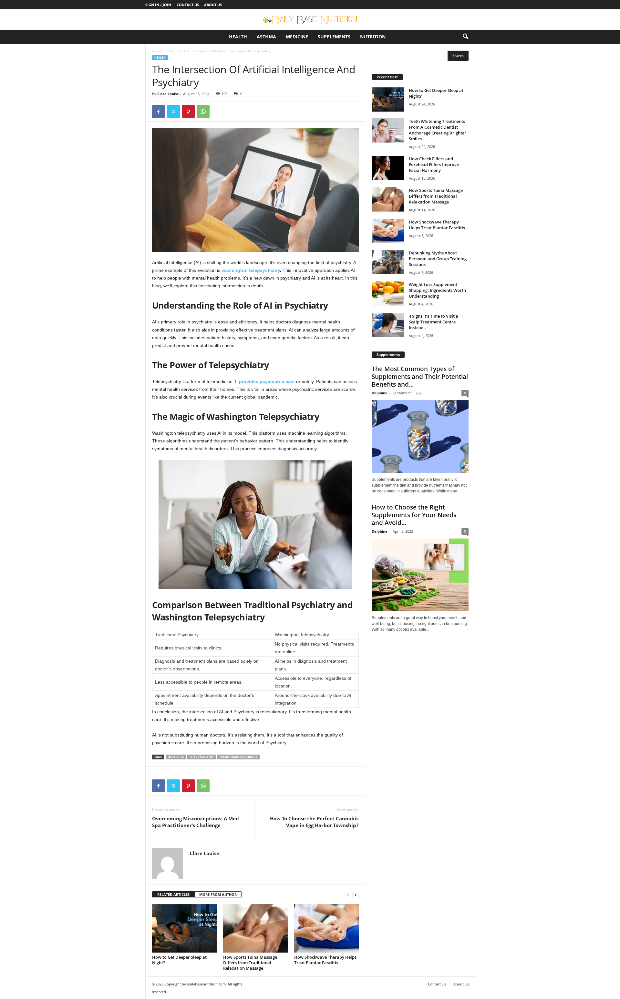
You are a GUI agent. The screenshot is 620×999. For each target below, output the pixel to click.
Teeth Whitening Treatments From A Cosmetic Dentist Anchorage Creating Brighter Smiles (437, 130)
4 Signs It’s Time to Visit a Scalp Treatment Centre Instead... (433, 322)
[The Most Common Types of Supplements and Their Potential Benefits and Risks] (420, 436)
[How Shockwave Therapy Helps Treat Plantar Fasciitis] (326, 928)
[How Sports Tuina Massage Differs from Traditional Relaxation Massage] (255, 928)
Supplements (334, 37)
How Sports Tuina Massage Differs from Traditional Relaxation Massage (250, 962)
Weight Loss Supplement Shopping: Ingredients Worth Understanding (437, 290)
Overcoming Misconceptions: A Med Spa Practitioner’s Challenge (195, 821)
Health (238, 37)
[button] (465, 37)
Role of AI (176, 757)
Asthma (266, 37)
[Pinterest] (188, 111)
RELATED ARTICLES (173, 894)
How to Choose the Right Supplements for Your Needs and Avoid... (414, 515)
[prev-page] (348, 894)
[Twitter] (173, 111)
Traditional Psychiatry (238, 757)
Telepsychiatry (201, 757)
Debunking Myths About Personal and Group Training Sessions (438, 258)
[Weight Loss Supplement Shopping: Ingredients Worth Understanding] (388, 294)
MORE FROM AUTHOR (218, 894)
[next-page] (355, 894)
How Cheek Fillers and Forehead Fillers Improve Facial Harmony (434, 164)
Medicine (297, 37)
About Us (213, 4)
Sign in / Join (158, 4)
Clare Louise (168, 93)
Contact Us (188, 4)
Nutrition (373, 37)
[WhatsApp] (203, 111)
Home (156, 51)
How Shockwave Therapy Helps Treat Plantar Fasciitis (325, 959)
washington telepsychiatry (251, 270)
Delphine (380, 393)
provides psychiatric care (267, 381)
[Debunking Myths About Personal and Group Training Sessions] (388, 262)
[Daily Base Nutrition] (310, 19)
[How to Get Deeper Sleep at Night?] (184, 928)
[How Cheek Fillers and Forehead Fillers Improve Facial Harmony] (388, 168)
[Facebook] (158, 111)
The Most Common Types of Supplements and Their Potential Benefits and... (420, 377)
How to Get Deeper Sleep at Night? (179, 959)
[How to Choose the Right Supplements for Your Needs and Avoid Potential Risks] (420, 575)
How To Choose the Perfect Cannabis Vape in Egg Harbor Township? (314, 821)
